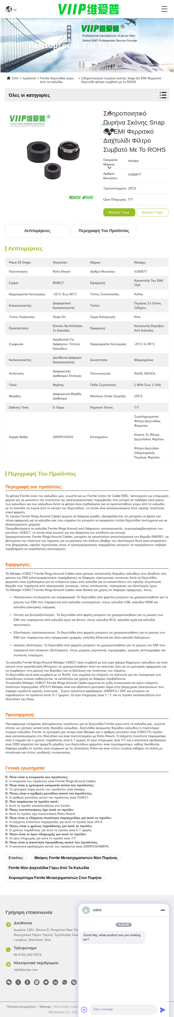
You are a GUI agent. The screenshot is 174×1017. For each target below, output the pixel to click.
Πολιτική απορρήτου (21, 1006)
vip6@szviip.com (26, 969)
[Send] (162, 1010)
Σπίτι (15, 78)
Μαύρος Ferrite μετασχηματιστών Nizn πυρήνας (76, 858)
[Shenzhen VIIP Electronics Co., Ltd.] (88, 9)
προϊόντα (29, 78)
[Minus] (162, 910)
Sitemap (45, 1006)
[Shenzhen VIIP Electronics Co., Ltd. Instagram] (37, 983)
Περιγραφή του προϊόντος (104, 230)
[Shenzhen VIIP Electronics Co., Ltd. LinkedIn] (55, 983)
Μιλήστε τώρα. (119, 212)
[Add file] (84, 1010)
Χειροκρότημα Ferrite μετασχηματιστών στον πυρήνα (55, 878)
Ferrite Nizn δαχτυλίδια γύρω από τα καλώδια (49, 868)
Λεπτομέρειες (37, 230)
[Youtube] (46, 983)
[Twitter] (18, 983)
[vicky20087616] (74, 983)
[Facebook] (27, 983)
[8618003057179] (64, 983)
